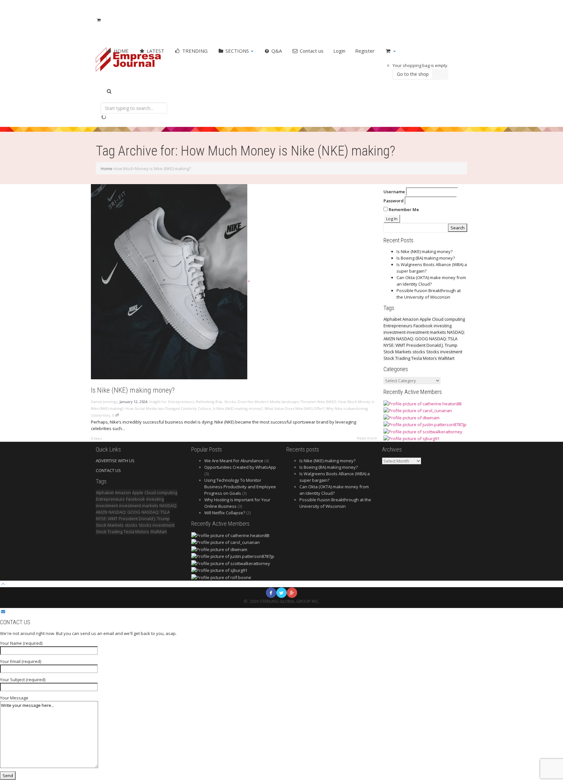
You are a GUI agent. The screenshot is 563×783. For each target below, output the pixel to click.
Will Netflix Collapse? (224, 513)
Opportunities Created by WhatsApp (240, 467)
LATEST (154, 50)
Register (365, 50)
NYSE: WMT (394, 345)
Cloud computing (448, 319)
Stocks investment (444, 352)
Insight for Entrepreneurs (171, 401)
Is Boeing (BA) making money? (426, 258)
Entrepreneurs (397, 326)
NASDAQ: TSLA (443, 339)
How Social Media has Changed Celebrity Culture (168, 408)
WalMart (446, 358)
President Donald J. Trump (431, 345)
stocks (418, 352)
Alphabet (392, 319)
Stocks (230, 401)
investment (394, 332)
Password (393, 201)
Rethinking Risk (209, 401)
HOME (120, 50)
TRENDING (194, 50)
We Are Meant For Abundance (233, 461)
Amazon (410, 319)
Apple (425, 319)
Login (339, 50)
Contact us (311, 50)
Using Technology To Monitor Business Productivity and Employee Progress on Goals (240, 486)
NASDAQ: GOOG (412, 339)
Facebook (423, 326)
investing (443, 326)
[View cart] (99, 20)
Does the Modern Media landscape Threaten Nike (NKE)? (287, 401)
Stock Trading (396, 358)
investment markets (426, 332)
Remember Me (403, 209)
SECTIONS (237, 50)
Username (394, 192)
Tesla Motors (424, 358)
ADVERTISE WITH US (115, 461)
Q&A (276, 50)
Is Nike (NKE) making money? (133, 390)
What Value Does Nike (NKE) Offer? (294, 408)
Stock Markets (397, 352)
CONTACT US (108, 470)
